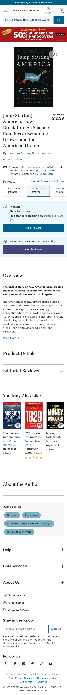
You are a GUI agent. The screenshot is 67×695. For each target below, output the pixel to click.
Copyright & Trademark (36, 674)
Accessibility (49, 678)
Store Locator (16, 595)
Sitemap (42, 681)
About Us (11, 582)
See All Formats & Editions (47, 181)
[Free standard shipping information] (11, 219)
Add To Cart (33, 227)
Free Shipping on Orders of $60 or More (33, 2)
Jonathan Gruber (18, 153)
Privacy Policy (11, 646)
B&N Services (15, 566)
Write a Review (12, 159)
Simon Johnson (41, 153)
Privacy (56, 674)
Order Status (16, 602)
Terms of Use (12, 674)
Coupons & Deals (18, 610)
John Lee (51, 441)
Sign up (56, 628)
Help (7, 550)
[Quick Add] (18, 425)
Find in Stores (33, 249)
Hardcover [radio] (14, 190)
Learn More (47, 173)
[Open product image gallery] (33, 77)
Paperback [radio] (38, 190)
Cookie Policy (27, 681)
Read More (9, 337)
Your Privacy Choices (21, 678)
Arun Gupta (10, 441)
